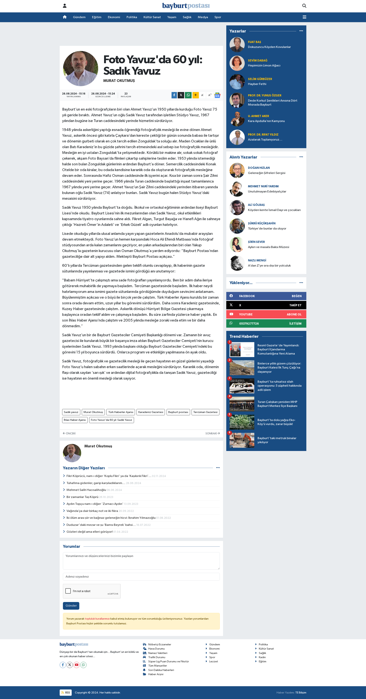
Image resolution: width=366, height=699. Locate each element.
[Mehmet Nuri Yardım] (237, 189)
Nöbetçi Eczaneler (159, 644)
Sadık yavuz (71, 412)
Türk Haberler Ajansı (120, 412)
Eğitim (96, 17)
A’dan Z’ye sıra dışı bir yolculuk (269, 265)
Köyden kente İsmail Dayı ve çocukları (274, 210)
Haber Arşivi (155, 674)
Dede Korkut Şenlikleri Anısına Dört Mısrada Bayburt (272, 102)
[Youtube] (76, 665)
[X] (70, 665)
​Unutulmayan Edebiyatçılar (267, 191)
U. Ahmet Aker (258, 116)
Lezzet (213, 661)
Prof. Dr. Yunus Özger (264, 95)
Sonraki (211, 433)
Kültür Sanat (152, 17)
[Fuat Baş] (237, 44)
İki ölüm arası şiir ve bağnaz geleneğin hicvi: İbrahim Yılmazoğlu (111, 518)
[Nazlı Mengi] (237, 263)
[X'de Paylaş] (181, 95)
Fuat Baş (254, 42)
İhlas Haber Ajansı (75, 420)
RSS (67, 692)
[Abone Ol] (217, 95)
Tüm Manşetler (157, 665)
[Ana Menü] (304, 17)
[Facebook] (63, 665)
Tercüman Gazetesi (205, 412)
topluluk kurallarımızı (97, 618)
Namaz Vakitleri (157, 653)
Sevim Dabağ (257, 60)
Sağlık (187, 17)
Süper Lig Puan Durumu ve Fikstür (168, 661)
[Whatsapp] (83, 665)
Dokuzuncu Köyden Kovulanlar (269, 47)
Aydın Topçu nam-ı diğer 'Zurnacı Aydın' (95, 504)
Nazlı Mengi (257, 260)
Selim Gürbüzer (260, 79)
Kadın (262, 657)
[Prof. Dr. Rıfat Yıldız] (237, 137)
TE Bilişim (300, 692)
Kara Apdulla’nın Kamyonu (266, 121)
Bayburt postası (178, 412)
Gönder (71, 605)
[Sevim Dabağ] (237, 63)
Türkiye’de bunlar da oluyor (267, 228)
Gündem (79, 17)
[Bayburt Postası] (186, 6)
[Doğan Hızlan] (237, 170)
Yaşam (171, 17)
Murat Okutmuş (119, 81)
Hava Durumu (156, 648)
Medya (203, 17)
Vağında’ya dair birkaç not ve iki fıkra (93, 511)
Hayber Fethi (257, 84)
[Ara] (304, 6)
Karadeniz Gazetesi (150, 412)
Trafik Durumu (156, 657)
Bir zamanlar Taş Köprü (83, 497)
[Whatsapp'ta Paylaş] (188, 95)
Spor (217, 17)
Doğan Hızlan (259, 167)
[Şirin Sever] (237, 244)
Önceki (70, 433)
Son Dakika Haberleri (161, 670)
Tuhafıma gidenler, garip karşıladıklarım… (96, 483)
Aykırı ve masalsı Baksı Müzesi (268, 247)
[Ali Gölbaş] (237, 207)
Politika (132, 17)
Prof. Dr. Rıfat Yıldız (263, 134)
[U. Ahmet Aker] (237, 118)
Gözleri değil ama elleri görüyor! (90, 531)
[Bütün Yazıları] (218, 468)
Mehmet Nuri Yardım (263, 186)
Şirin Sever (256, 242)
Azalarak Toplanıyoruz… (265, 139)
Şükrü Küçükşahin (261, 223)
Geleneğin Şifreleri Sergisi (266, 173)
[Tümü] (301, 31)
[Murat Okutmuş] (81, 68)
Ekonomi (114, 17)
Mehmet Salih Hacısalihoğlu (87, 490)
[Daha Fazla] (196, 95)
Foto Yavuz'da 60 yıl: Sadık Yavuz (111, 420)
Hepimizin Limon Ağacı (264, 65)
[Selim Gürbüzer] (237, 81)
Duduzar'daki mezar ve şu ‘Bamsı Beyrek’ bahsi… (101, 525)
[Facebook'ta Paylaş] (174, 95)
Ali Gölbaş (256, 205)
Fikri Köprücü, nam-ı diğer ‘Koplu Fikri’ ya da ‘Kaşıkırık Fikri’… (109, 476)
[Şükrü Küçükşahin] (237, 226)
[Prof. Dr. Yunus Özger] (237, 100)
